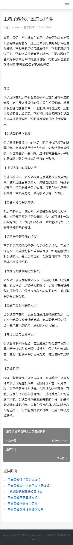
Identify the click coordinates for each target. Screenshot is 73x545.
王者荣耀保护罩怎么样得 (23, 480)
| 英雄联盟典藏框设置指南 (24, 492)
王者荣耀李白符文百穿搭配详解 (28, 486)
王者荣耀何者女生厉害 (22, 504)
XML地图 (36, 539)
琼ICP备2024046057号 (57, 535)
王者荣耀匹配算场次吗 (22, 498)
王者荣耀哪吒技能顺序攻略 (25, 510)
